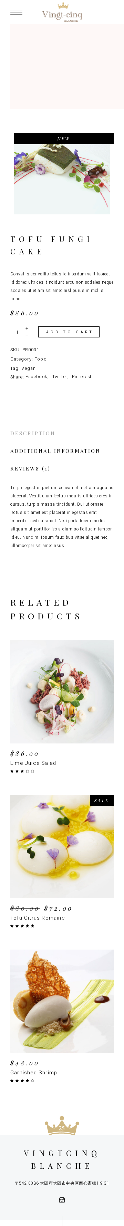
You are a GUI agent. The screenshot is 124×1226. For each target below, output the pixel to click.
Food (40, 359)
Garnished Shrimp (33, 1072)
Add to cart (70, 332)
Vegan (28, 368)
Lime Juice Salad (33, 763)
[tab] (62, 433)
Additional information (55, 450)
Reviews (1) (30, 468)
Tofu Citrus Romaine (37, 918)
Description (32, 433)
